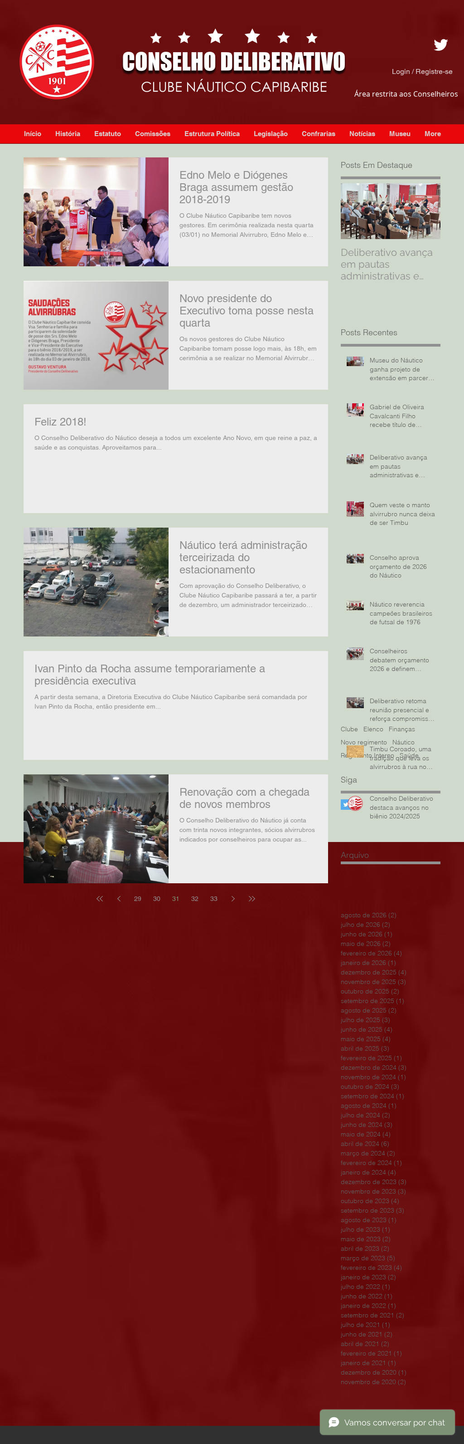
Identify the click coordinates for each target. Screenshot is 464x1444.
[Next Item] (426, 211)
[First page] (100, 899)
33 (214, 898)
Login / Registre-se (422, 71)
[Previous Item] (355, 211)
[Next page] (233, 899)
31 (175, 898)
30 (156, 898)
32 (194, 898)
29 (137, 898)
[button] (362, 133)
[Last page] (252, 899)
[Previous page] (119, 899)
